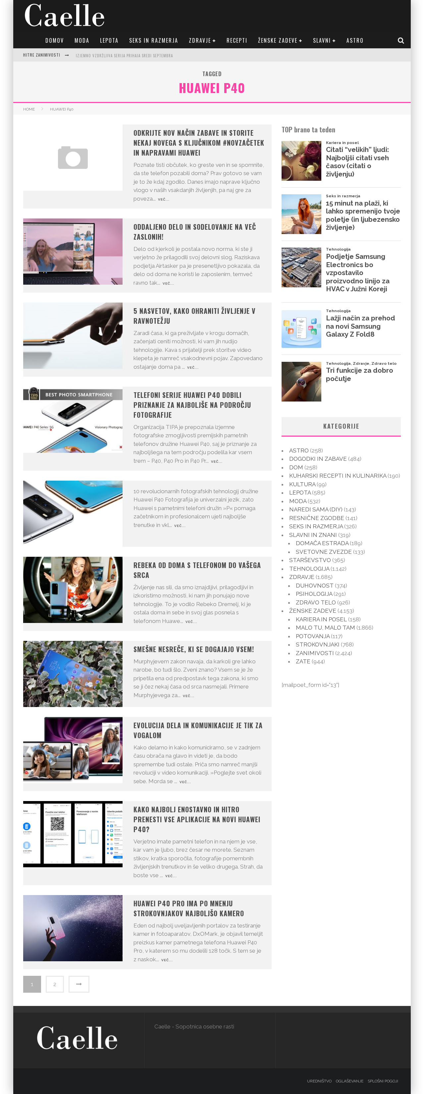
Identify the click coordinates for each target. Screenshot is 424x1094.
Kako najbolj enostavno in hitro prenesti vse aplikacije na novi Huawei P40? (196, 819)
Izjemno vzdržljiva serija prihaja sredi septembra (124, 55)
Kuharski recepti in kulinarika (337, 475)
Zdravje (200, 40)
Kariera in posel (321, 619)
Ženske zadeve (277, 40)
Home (29, 109)
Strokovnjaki (318, 644)
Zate (303, 661)
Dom (296, 467)
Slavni (322, 40)
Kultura (302, 484)
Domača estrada (322, 543)
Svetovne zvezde (324, 551)
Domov (54, 40)
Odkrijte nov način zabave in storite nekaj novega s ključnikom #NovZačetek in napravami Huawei (198, 143)
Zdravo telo (316, 602)
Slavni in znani (313, 535)
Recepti (237, 40)
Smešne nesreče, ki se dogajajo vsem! (193, 649)
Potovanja (313, 636)
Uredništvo (319, 1081)
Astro (355, 40)
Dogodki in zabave (318, 458)
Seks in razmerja (153, 40)
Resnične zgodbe (316, 518)
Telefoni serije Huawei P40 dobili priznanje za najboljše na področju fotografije (192, 405)
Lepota (109, 40)
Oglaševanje (349, 1081)
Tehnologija (309, 568)
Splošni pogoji (383, 1081)
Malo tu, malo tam (325, 627)
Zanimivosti (315, 653)
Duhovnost (315, 585)
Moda (82, 40)
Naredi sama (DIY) (316, 509)
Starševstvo (310, 560)
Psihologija (314, 594)
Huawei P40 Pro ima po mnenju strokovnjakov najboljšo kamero (188, 908)
